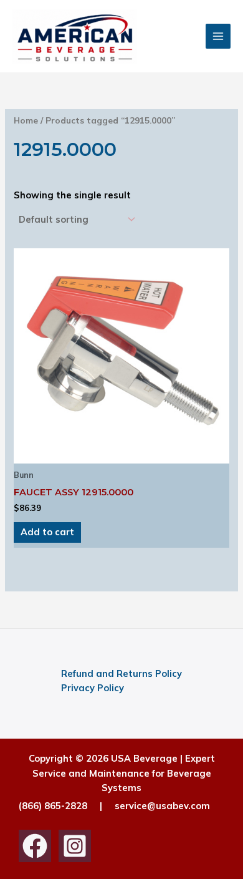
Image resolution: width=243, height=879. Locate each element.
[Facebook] (35, 846)
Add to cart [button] (47, 532)
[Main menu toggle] (218, 36)
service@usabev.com (162, 806)
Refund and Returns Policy (121, 673)
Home (26, 120)
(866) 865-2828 (53, 806)
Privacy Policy (92, 688)
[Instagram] (75, 846)
